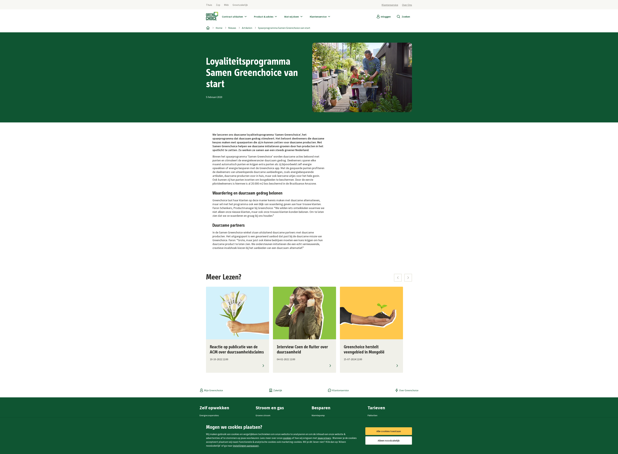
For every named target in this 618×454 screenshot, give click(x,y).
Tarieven (376, 407)
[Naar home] (212, 17)
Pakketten (372, 415)
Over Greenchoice (408, 390)
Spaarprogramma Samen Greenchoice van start (284, 27)
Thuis (209, 4)
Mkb (226, 4)
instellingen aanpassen (246, 445)
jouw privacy (324, 438)
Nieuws (232, 27)
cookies (287, 438)
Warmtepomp (318, 415)
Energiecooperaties (209, 415)
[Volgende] (408, 278)
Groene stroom (263, 415)
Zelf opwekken (214, 407)
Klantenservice (390, 4)
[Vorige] (398, 278)
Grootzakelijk (240, 4)
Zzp (218, 4)
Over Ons (407, 4)
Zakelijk (277, 390)
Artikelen (247, 27)
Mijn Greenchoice (213, 390)
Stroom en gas (270, 407)
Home (219, 27)
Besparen (321, 407)
